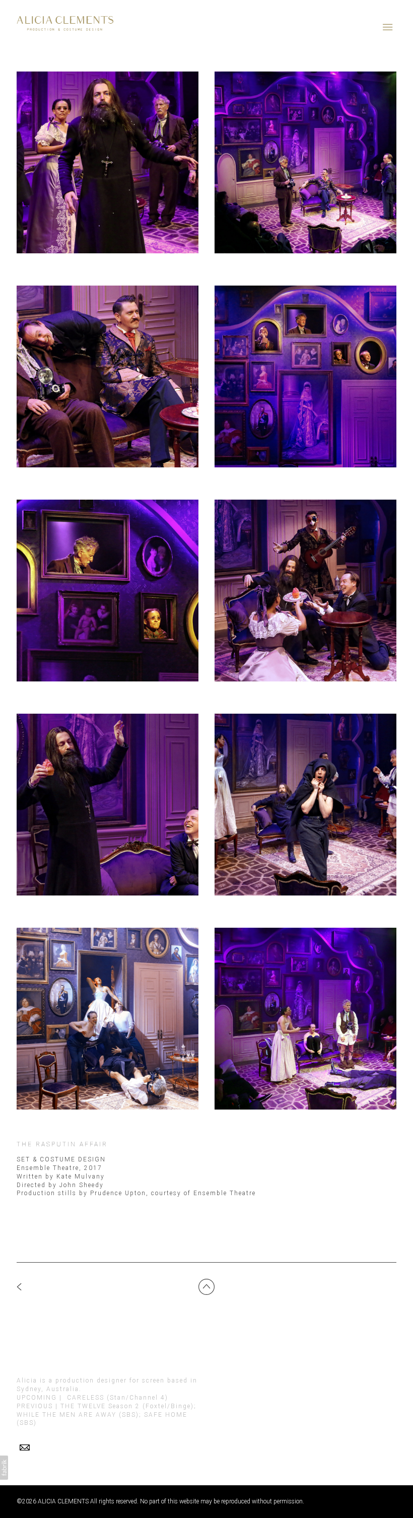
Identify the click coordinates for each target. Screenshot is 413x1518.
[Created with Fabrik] (4, 1468)
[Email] (25, 1447)
